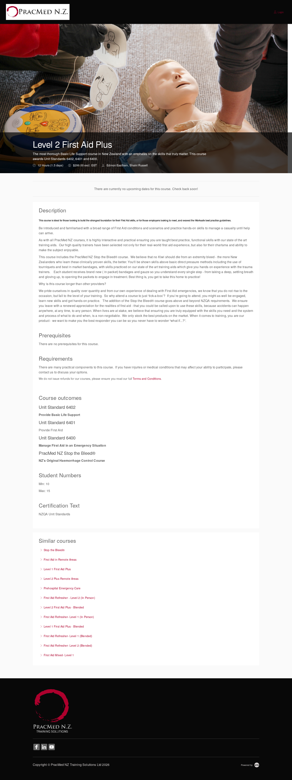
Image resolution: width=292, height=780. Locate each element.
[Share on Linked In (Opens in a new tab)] (44, 747)
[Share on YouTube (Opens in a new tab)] (51, 747)
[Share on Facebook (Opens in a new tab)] (36, 747)
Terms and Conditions (147, 379)
